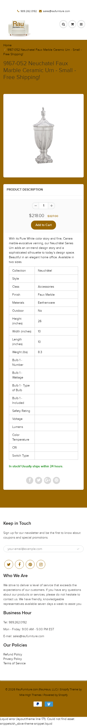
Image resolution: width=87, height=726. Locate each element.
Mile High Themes (30, 695)
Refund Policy (12, 654)
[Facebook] (19, 564)
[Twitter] (8, 564)
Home (7, 45)
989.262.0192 (29, 11)
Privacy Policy (12, 659)
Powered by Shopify (56, 695)
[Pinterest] (30, 564)
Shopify (64, 689)
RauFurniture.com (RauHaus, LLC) (37, 689)
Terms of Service (14, 663)
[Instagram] (40, 564)
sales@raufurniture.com (56, 11)
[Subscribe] (78, 549)
